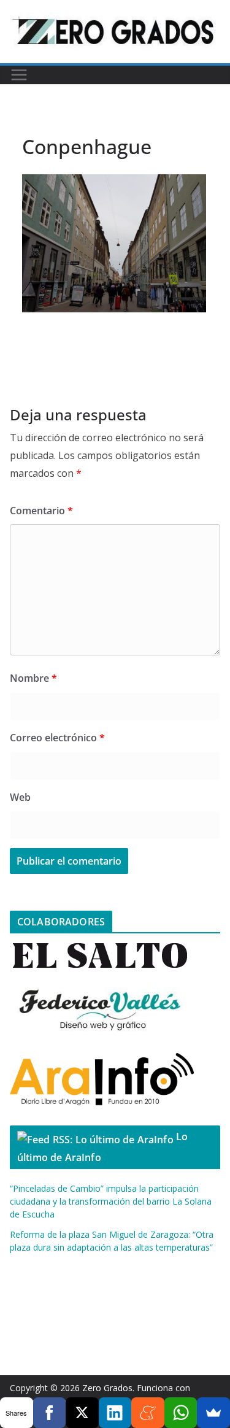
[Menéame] (147, 1412)
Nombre (33, 678)
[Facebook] (49, 1412)
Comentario (41, 510)
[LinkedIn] (115, 1412)
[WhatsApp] (180, 1412)
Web (20, 797)
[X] (82, 1412)
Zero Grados (107, 1388)
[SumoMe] (213, 1412)
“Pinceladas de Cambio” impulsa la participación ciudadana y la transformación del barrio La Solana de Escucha (111, 1201)
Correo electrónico (57, 737)
